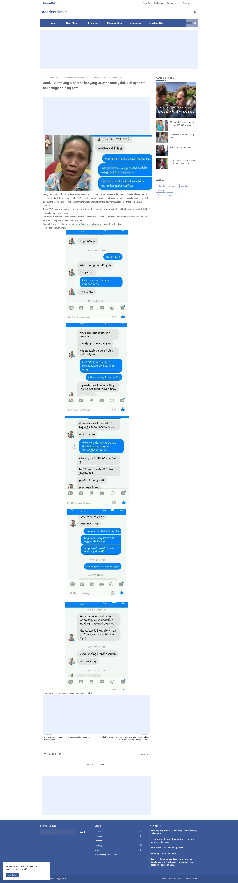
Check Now (20, 869)
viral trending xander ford (167, 195)
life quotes (173, 186)
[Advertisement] (119, 49)
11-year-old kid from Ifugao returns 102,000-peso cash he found (182, 125)
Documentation (188, 3)
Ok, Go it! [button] (12, 875)
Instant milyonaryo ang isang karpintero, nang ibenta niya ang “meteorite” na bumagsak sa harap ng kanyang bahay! (172, 862)
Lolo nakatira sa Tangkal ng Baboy (182, 136)
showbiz (184, 186)
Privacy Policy (172, 3)
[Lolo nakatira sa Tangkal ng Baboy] (162, 137)
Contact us (158, 3)
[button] (189, 23)
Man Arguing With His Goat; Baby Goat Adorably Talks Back (174, 832)
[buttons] (195, 12)
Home (52, 23)
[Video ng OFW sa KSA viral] (162, 150)
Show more (145, 754)
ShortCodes (135, 23)
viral (170, 190)
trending (160, 190)
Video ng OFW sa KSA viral (181, 147)
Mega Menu (71, 23)
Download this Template (156, 24)
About (170, 878)
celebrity (161, 186)
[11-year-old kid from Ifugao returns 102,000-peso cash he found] (162, 125)
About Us (146, 3)
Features (92, 23)
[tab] (52, 23)
